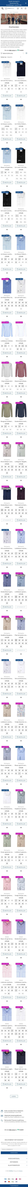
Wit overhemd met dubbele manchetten (21, 1026)
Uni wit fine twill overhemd (7, 81)
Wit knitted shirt (21, 341)
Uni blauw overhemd (7, 254)
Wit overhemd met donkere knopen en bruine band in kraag (7, 678)
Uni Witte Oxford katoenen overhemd (21, 124)
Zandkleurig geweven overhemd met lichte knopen (7, 635)
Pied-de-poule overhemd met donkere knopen (21, 635)
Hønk (7, 339)
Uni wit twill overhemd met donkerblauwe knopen (21, 297)
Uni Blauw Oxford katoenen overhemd (21, 254)
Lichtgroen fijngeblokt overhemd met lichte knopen (21, 462)
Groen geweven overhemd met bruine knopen (7, 852)
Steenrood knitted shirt (21, 381)
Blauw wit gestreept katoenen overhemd (7, 167)
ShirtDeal (9, 8)
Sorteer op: (3, 57)
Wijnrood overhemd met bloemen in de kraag (21, 505)
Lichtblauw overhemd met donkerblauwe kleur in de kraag (21, 548)
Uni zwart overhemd (7, 211)
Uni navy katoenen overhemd (21, 81)
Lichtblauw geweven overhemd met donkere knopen (21, 592)
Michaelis (7, 79)
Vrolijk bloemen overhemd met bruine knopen (21, 722)
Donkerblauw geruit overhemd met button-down (21, 939)
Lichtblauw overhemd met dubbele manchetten (21, 982)
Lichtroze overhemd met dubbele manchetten (7, 982)
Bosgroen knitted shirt (7, 421)
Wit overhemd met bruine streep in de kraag (7, 809)
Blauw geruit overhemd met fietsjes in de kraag (21, 765)
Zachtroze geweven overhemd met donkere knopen (7, 895)
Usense (20, 1171)
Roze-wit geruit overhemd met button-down (7, 939)
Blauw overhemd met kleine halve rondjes (7, 765)
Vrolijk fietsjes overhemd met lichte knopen (21, 895)
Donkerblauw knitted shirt (21, 421)
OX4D (7, 937)
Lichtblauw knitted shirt (7, 341)
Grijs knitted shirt (7, 381)
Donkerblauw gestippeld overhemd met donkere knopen (7, 592)
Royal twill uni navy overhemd (21, 1069)
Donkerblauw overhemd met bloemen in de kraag (7, 505)
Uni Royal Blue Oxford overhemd (7, 297)
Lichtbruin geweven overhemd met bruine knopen (21, 852)
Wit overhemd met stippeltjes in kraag (7, 548)
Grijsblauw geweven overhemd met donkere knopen (21, 809)
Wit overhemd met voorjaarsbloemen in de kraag (21, 678)
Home (11, 12)
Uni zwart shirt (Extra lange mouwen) (21, 167)
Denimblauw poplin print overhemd (7, 1069)
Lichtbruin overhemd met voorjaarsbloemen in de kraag (7, 722)
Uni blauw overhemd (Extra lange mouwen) (7, 124)
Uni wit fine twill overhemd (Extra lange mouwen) (21, 211)
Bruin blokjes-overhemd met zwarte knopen (7, 462)
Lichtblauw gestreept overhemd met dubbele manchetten (7, 1026)
